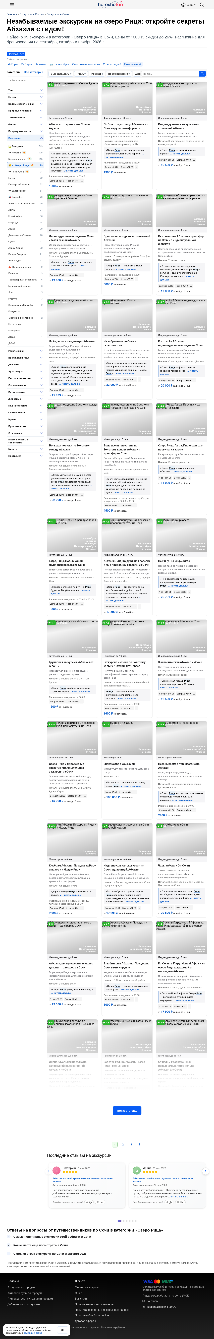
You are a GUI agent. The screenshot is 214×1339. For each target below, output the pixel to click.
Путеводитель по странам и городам (30, 1313)
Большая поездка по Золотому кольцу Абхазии (69, 447)
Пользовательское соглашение (94, 1318)
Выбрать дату (59, 74)
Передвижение (118, 74)
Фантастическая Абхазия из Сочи (180, 662)
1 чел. (80, 74)
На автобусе (61, 64)
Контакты (152, 1315)
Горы (14, 64)
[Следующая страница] (205, 1171)
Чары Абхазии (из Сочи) (174, 865)
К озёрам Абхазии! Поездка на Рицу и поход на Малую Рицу (72, 867)
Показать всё (16, 54)
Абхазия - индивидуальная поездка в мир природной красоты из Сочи (127, 563)
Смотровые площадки (86, 64)
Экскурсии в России (32, 14)
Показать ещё (127, 1110)
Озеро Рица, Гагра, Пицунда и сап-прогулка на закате (180, 447)
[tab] (118, 1236)
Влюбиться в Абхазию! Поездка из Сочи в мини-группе (126, 965)
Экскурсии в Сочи (58, 14)
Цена (138, 74)
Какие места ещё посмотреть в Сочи (40, 1260)
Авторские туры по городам (25, 1307)
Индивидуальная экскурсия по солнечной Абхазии (178, 126)
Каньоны (40, 64)
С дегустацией (112, 64)
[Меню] (12, 5)
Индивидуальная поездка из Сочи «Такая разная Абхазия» (71, 238)
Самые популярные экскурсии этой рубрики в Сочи (52, 1251)
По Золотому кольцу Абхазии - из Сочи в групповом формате (126, 126)
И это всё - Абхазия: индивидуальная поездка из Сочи (180, 343)
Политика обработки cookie (92, 1329)
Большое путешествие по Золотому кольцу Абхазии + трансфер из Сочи (122, 449)
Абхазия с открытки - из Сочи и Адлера (69, 126)
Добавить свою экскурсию (24, 1318)
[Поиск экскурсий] (202, 74)
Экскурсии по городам (21, 1302)
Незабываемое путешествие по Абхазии (179, 766)
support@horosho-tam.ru (161, 1321)
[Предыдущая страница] (48, 1171)
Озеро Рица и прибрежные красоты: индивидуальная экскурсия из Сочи (66, 767)
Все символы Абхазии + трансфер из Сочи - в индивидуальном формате (180, 240)
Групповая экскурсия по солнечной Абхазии (127, 238)
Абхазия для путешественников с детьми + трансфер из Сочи (71, 965)
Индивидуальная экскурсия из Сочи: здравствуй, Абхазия (124, 867)
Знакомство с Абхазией (119, 764)
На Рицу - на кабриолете (174, 561)
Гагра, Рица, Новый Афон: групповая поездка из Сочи (67, 563)
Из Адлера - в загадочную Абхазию (72, 341)
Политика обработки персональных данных (102, 1324)
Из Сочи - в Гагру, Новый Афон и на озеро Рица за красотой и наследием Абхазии (181, 967)
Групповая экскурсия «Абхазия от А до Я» (71, 664)
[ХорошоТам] (111, 5)
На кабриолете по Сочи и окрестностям (120, 343)
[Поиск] (201, 5)
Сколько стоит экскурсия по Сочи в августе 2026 (49, 1268)
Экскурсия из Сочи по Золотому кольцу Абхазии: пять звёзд (125, 664)
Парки (28, 64)
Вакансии (81, 1313)
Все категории (33, 72)
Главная (12, 14)
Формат (96, 74)
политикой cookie (33, 1332)
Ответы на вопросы (87, 1302)
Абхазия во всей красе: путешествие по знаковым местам (82, 1180)
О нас (78, 1307)
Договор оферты (85, 1335)
